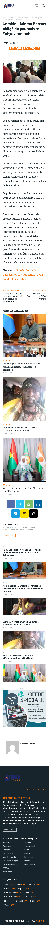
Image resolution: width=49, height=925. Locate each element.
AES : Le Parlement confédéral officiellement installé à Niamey (19, 656)
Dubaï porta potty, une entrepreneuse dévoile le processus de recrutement (13, 297)
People (5, 583)
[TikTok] (27, 790)
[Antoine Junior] (12, 747)
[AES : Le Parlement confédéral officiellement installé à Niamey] (24, 673)
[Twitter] (20, 504)
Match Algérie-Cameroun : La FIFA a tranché (36, 296)
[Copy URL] (33, 513)
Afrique (5, 547)
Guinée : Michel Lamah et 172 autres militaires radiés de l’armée (21, 623)
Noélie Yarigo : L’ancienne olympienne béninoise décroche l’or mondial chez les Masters (23, 588)
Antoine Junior (27, 743)
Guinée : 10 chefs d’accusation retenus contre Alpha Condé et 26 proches (23, 274)
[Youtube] (44, 790)
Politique (31, 48)
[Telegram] (15, 513)
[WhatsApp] (29, 504)
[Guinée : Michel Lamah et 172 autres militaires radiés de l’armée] (24, 640)
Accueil (5, 18)
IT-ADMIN (40, 921)
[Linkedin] (38, 504)
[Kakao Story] (24, 513)
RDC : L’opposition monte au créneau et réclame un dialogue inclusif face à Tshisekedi (22, 552)
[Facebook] (11, 504)
